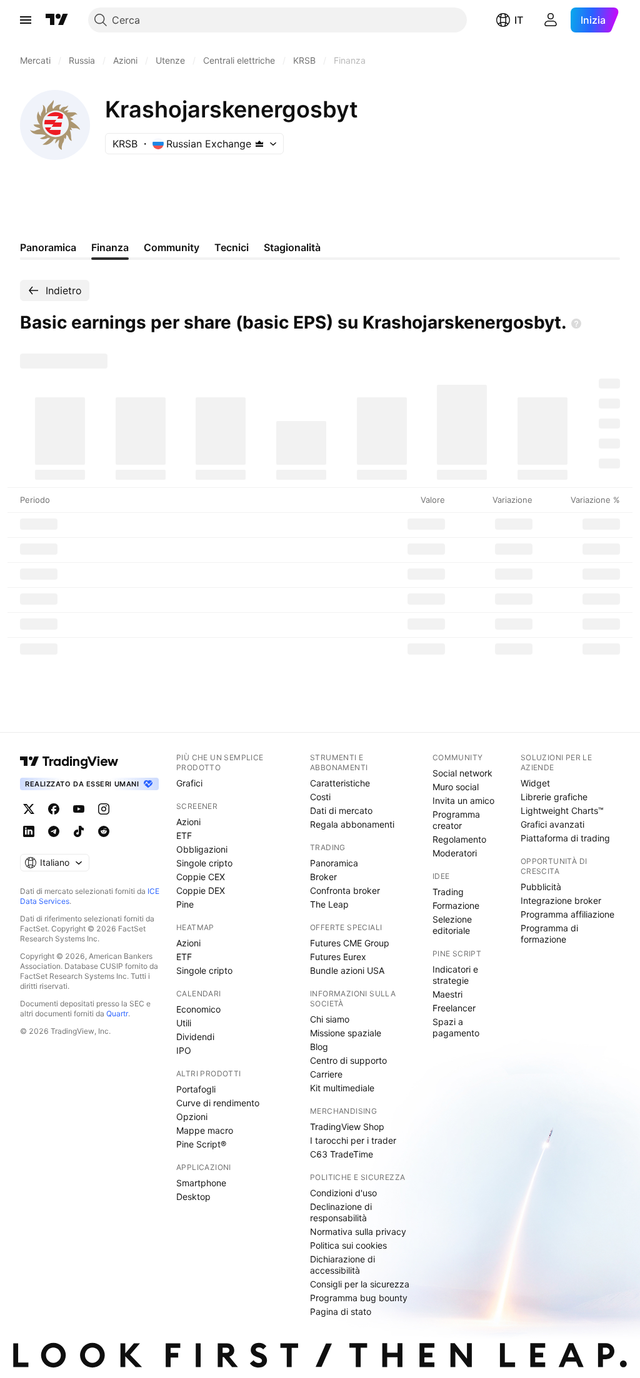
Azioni (188, 821)
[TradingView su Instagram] (103, 809)
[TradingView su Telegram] (53, 831)
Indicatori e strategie (455, 975)
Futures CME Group (349, 943)
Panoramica (334, 863)
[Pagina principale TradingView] (57, 20)
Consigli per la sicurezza (359, 1284)
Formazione (455, 905)
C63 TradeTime (341, 1154)
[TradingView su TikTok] (79, 831)
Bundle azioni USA (347, 970)
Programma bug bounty (359, 1297)
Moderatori (454, 853)
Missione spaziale (345, 1033)
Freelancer (454, 1008)
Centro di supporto (348, 1060)
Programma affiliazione (567, 914)
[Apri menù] (25, 19)
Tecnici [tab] (231, 247)
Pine (185, 904)
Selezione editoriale (452, 925)
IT (518, 20)
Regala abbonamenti (352, 824)
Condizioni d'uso (343, 1192)
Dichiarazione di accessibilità (342, 1265)
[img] (259, 143)
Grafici (189, 783)
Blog (319, 1046)
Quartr (117, 1013)
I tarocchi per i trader (353, 1140)
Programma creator (456, 820)
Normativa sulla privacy (358, 1231)
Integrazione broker (561, 900)
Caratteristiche (340, 783)
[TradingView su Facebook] (53, 809)
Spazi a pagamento (455, 1027)
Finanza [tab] (110, 247)
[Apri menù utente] (550, 19)
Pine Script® (201, 1144)
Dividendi (195, 1036)
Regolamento (459, 839)
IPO (183, 1050)
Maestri (447, 994)
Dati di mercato (341, 810)
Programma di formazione (549, 933)
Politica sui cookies (348, 1245)
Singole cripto (204, 863)
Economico (198, 1009)
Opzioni (192, 1116)
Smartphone (201, 1182)
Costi (320, 796)
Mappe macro (204, 1130)
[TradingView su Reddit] (103, 831)
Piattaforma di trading (565, 838)
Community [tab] (171, 247)
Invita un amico (463, 800)
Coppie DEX (200, 890)
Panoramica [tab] (48, 247)
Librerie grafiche (554, 796)
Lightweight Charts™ (562, 810)
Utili (183, 1023)
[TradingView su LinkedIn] (29, 831)
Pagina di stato (340, 1311)
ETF (184, 835)
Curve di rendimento (217, 1103)
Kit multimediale (342, 1088)
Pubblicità (541, 886)
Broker (323, 876)
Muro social (455, 786)
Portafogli (196, 1089)
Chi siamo (329, 1019)
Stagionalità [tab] (292, 247)
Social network (462, 773)
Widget (535, 783)
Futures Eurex (338, 956)
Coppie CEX (200, 876)
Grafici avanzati (552, 824)
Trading (448, 891)
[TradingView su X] (29, 809)
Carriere (326, 1074)
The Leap (329, 904)
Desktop (193, 1196)
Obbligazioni (202, 849)
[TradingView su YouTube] (79, 809)
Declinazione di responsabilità (341, 1212)
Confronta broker (345, 890)
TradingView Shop (347, 1126)
